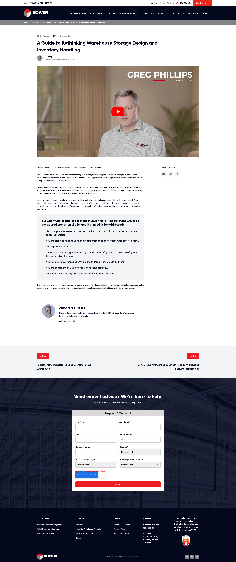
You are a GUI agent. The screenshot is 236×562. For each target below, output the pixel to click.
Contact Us (201, 3)
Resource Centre (36, 22)
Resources (193, 13)
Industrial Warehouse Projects (88, 529)
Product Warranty (121, 533)
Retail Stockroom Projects (86, 533)
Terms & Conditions (122, 524)
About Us (207, 13)
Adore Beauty (45, 3)
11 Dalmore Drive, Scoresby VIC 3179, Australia (151, 539)
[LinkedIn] (74, 321)
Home (26, 22)
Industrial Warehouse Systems (86, 13)
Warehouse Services (155, 13)
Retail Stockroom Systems (123, 13)
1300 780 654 (185, 3)
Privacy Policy (120, 529)
